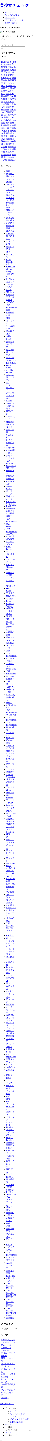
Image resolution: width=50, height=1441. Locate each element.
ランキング (15, 1416)
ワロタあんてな (8, 1340)
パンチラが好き (8, 1390)
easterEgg (5, 1398)
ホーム (13, 1411)
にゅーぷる (6, 1348)
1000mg (4, 1377)
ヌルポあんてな (8, 1342)
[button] (2, 48)
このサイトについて (19, 1419)
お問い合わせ (16, 1422)
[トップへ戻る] (1, 1440)
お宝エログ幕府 (8, 1374)
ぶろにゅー (6, 1350)
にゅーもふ (6, 1345)
